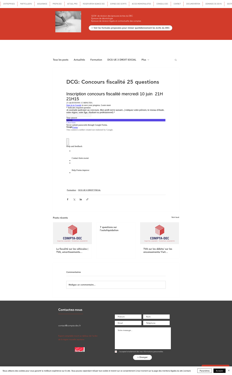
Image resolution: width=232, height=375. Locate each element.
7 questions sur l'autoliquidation (109, 229)
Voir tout (175, 217)
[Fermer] (228, 371)
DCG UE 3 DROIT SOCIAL (121, 59)
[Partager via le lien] (87, 199)
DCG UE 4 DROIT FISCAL (89, 190)
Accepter (219, 370)
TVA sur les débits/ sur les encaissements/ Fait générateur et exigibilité (157, 250)
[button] (175, 60)
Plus (144, 59)
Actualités (79, 59)
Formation (96, 59)
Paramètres (205, 370)
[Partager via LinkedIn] (80, 199)
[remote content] (116, 134)
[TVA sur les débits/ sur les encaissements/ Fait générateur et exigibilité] (159, 233)
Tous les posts (60, 59)
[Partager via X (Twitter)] (74, 199)
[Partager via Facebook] (67, 199)
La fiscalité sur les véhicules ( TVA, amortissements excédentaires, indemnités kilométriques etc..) (72, 250)
